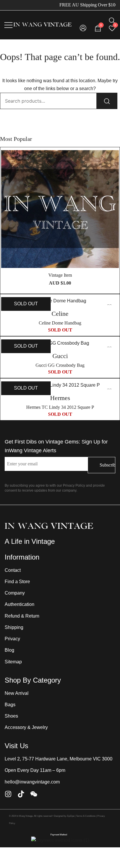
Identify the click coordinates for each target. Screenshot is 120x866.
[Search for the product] (106, 101)
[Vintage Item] (60, 209)
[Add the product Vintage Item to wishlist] (109, 160)
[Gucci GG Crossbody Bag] (60, 343)
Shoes (11, 716)
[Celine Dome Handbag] (60, 301)
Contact (13, 570)
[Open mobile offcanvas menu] (8, 25)
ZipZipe (70, 816)
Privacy (12, 638)
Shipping (14, 627)
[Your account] (83, 28)
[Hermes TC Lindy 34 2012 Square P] (60, 385)
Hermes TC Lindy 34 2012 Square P (60, 407)
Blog (9, 650)
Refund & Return (22, 615)
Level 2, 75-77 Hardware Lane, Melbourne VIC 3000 (58, 758)
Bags (10, 704)
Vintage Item (60, 275)
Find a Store (17, 581)
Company (15, 592)
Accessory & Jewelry (26, 727)
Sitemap (13, 661)
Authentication (19, 604)
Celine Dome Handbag (60, 322)
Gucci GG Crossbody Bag (60, 365)
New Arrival (17, 693)
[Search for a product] (112, 20)
